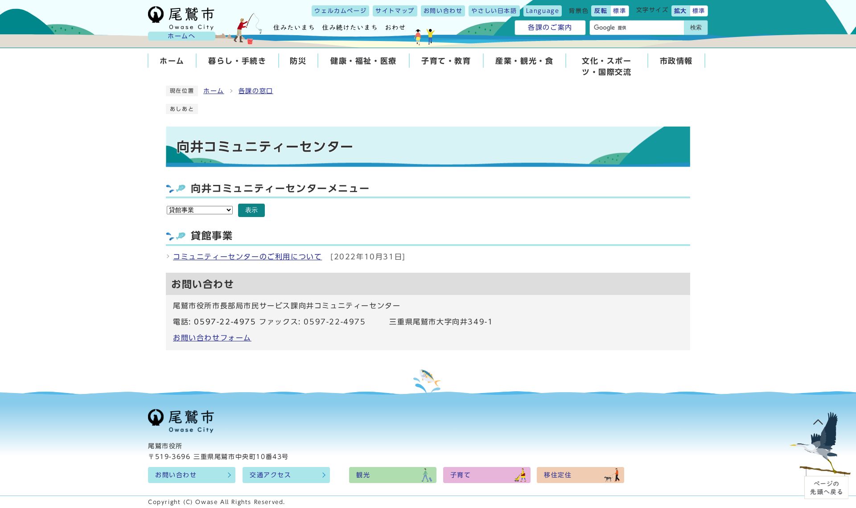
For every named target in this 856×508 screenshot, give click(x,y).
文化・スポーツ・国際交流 (607, 66)
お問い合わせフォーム (212, 337)
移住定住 (558, 475)
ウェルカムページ (340, 11)
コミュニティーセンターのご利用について (247, 256)
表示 (251, 210)
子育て (460, 475)
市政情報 (676, 61)
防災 (298, 61)
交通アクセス (271, 475)
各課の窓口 (256, 91)
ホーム (172, 61)
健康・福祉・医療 (363, 61)
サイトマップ (395, 11)
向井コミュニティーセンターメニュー (280, 188)
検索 (696, 27)
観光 (363, 475)
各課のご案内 (550, 27)
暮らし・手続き (237, 61)
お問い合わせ (443, 11)
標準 (619, 11)
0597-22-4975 (225, 321)
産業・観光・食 (524, 61)
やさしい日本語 (494, 11)
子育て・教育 (446, 61)
